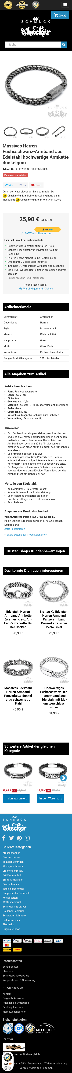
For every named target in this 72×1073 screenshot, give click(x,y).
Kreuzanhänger (11, 853)
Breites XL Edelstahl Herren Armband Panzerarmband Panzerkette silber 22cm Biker (54, 619)
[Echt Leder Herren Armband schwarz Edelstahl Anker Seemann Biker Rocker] (18, 773)
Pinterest (37, 185)
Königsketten (10, 898)
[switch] (8, 1068)
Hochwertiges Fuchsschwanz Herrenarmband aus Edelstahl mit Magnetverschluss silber (54, 698)
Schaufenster (10, 967)
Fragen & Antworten (14, 998)
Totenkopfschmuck (13, 889)
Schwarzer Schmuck (14, 915)
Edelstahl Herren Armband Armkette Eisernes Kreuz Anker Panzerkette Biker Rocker (18, 619)
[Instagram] (27, 839)
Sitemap (48, 1068)
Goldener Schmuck (13, 911)
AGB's (22, 1063)
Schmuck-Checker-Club (16, 976)
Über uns (8, 971)
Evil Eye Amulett (12, 875)
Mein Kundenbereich (14, 1012)
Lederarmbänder (12, 920)
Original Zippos (11, 929)
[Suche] (64, 45)
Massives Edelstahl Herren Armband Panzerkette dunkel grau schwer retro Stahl (18, 696)
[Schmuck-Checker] (36, 26)
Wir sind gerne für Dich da (38, 289)
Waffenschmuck (12, 902)
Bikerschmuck (11, 884)
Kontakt (7, 994)
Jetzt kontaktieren (14, 529)
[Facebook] (4, 839)
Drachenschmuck (13, 871)
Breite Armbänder (13, 880)
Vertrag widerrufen (30, 1068)
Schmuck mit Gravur (14, 907)
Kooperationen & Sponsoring (19, 980)
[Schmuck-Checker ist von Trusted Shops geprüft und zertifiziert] (30, 1028)
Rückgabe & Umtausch (16, 1003)
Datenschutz (35, 1063)
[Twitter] (12, 839)
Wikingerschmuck (13, 866)
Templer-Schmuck (13, 862)
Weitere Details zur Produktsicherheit (25, 535)
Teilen (23, 185)
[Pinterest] (20, 839)
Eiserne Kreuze (11, 857)
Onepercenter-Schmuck (16, 893)
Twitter (10, 185)
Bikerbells (8, 924)
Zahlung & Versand (13, 1007)
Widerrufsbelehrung (55, 1063)
